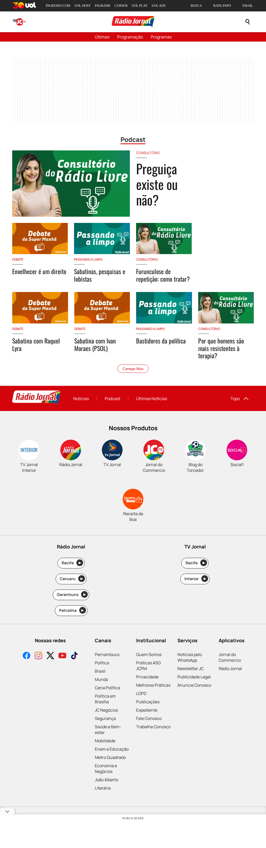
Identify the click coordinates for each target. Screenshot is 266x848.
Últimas (102, 37)
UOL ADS (158, 6)
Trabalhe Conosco (153, 727)
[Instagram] (38, 656)
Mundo (101, 679)
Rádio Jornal (230, 668)
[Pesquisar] (247, 22)
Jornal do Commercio (230, 657)
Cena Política (107, 688)
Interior (195, 578)
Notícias (81, 398)
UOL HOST (83, 6)
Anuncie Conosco (194, 685)
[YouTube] (62, 656)
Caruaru (71, 578)
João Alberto (106, 780)
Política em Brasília (105, 699)
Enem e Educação (112, 749)
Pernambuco (107, 654)
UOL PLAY (140, 6)
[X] (50, 656)
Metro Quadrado (110, 757)
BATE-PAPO (222, 6)
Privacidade (147, 677)
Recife (71, 563)
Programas (161, 37)
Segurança (105, 718)
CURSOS (121, 6)
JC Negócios (106, 710)
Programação (130, 37)
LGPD (141, 693)
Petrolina (71, 610)
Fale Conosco (149, 718)
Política (102, 663)
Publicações (147, 702)
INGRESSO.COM (58, 6)
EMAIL (247, 6)
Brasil (100, 671)
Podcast (112, 398)
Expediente (146, 710)
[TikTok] (74, 656)
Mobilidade (105, 741)
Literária (103, 788)
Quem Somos (149, 654)
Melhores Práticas (153, 685)
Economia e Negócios (106, 768)
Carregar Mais (133, 369)
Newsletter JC (190, 668)
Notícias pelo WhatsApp (189, 657)
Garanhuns (71, 594)
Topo (235, 398)
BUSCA (196, 6)
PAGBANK (102, 6)
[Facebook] (26, 656)
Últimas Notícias (151, 398)
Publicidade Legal (194, 677)
